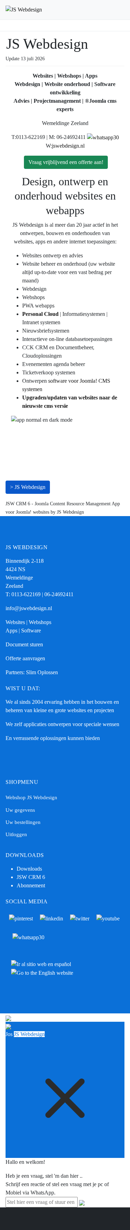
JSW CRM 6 (31, 877)
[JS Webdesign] (24, 10)
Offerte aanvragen (25, 658)
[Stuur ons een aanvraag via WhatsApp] (103, 137)
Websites (15, 622)
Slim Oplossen (42, 672)
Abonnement (31, 885)
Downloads (29, 869)
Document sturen (24, 644)
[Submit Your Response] (82, 1202)
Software (31, 630)
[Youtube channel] (108, 918)
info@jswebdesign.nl (29, 608)
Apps (11, 630)
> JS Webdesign (27, 487)
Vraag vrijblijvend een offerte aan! (65, 162)
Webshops (40, 622)
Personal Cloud (40, 314)
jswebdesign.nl (68, 146)
